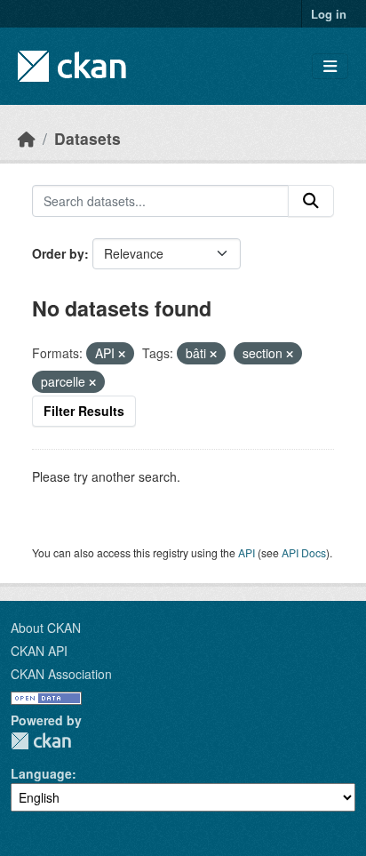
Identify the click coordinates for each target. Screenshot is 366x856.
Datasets (87, 138)
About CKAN (46, 627)
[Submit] (311, 201)
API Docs (304, 552)
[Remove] (121, 354)
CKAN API (39, 651)
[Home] (27, 138)
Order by (58, 253)
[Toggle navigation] (330, 66)
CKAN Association (61, 674)
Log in (328, 13)
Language (41, 773)
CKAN (41, 741)
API (246, 552)
